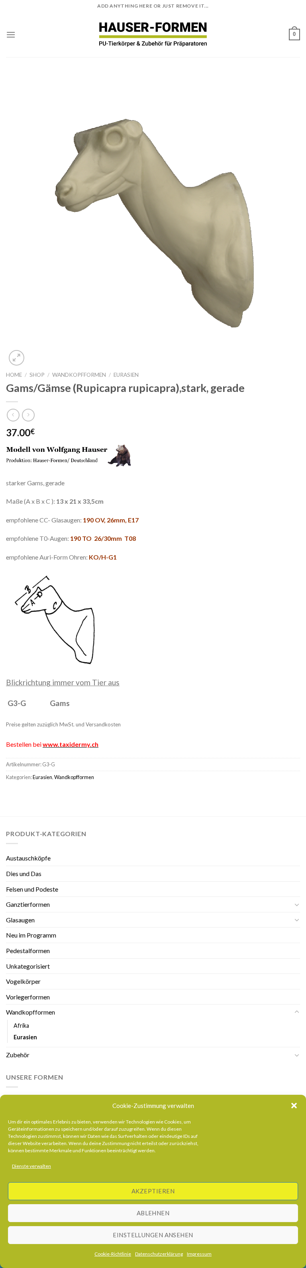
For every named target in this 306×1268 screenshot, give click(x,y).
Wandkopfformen (79, 375)
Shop (37, 375)
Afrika (21, 1025)
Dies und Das (23, 873)
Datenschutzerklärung (159, 1254)
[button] (294, 1106)
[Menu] (11, 34)
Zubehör (17, 1054)
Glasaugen (20, 920)
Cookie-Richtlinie (112, 1254)
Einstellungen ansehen (153, 1234)
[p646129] (153, 34)
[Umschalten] (297, 904)
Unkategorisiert (28, 966)
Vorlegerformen (28, 997)
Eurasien (126, 375)
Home (14, 375)
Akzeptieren (153, 1191)
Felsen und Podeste (32, 889)
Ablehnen (153, 1213)
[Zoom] (16, 358)
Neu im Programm (31, 935)
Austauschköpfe (28, 858)
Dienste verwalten (31, 1166)
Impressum (199, 1254)
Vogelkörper (23, 981)
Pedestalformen (28, 950)
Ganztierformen (28, 904)
